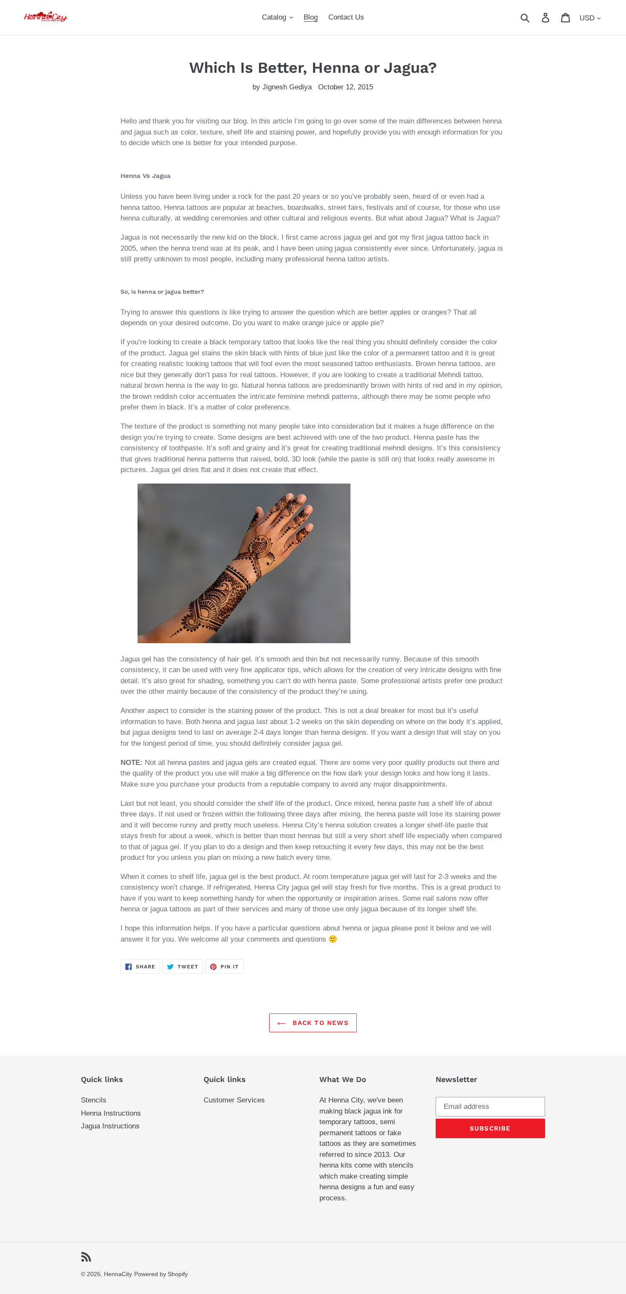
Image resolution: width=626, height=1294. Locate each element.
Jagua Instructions (110, 1126)
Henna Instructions (111, 1113)
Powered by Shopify (161, 1274)
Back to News (319, 1023)
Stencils (93, 1100)
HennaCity (118, 1274)
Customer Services (234, 1100)
